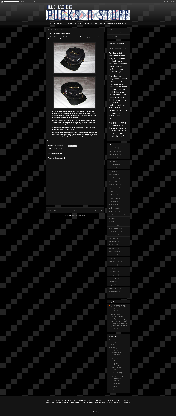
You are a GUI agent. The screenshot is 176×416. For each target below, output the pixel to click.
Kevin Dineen (113, 235)
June (114, 389)
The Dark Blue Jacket (115, 33)
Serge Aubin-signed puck (116, 364)
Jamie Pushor (113, 211)
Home (75, 210)
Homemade (112, 201)
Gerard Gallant (113, 198)
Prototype (112, 258)
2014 (112, 342)
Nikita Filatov (113, 255)
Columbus (112, 168)
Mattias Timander (114, 251)
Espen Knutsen (113, 188)
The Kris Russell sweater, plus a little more (117, 378)
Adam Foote (113, 148)
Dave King (112, 171)
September (116, 383)
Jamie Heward (113, 208)
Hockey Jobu (113, 36)
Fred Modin (112, 191)
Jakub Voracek (113, 204)
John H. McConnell (115, 228)
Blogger (98, 412)
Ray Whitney (113, 265)
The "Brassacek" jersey (117, 368)
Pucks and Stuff (57, 148)
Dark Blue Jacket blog (61, 37)
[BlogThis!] (70, 146)
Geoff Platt (112, 194)
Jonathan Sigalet (114, 231)
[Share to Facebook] (74, 146)
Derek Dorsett (113, 178)
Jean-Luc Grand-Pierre (116, 215)
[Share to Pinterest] (76, 146)
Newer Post (51, 210)
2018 (112, 339)
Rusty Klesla (113, 278)
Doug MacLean (113, 184)
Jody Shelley (113, 225)
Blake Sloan (112, 158)
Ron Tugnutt (113, 275)
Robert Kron (112, 271)
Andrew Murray (113, 151)
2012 (112, 345)
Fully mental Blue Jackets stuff (117, 373)
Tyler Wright (112, 295)
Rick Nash (112, 268)
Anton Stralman (114, 154)
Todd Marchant (113, 291)
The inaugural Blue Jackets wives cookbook (118, 354)
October (115, 350)
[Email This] (69, 146)
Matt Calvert (112, 248)
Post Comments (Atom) (79, 215)
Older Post (98, 210)
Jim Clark (112, 221)
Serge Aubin (112, 285)
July (114, 386)
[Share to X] (72, 146)
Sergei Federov (114, 288)
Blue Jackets (113, 161)
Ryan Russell (113, 281)
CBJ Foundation (114, 164)
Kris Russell (112, 238)
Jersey (111, 218)
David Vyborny (113, 174)
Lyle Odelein (113, 241)
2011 (112, 348)
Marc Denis (112, 245)
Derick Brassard (114, 181)
